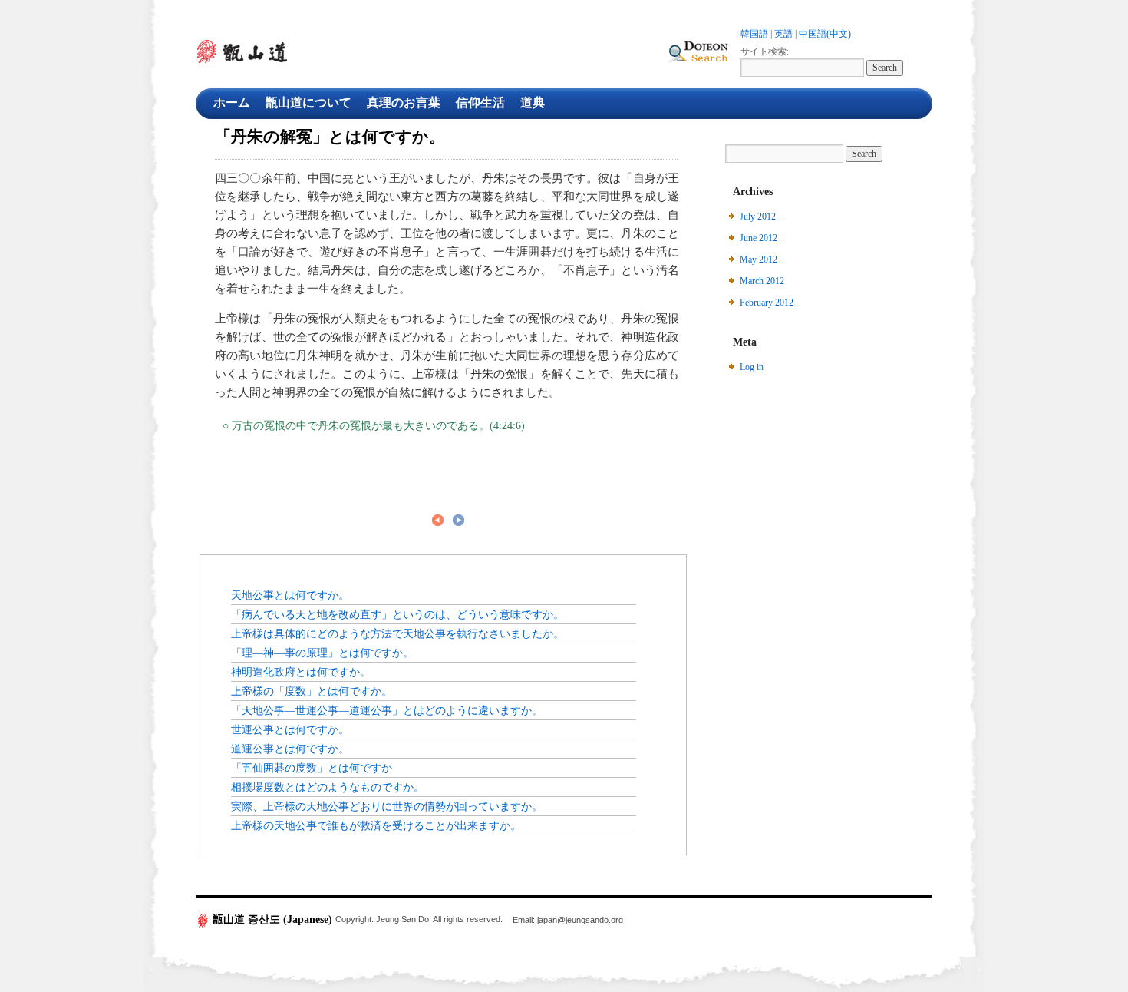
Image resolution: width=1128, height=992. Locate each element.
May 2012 (758, 259)
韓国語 (754, 33)
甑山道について (308, 102)
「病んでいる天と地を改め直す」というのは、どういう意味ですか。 (397, 614)
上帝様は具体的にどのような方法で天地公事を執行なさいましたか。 (397, 633)
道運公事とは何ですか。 (290, 748)
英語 (783, 33)
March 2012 (762, 281)
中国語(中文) (825, 33)
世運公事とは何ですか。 (290, 729)
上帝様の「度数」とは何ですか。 (311, 691)
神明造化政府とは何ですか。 (301, 672)
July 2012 (758, 216)
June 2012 (758, 238)
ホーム (231, 102)
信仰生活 (480, 102)
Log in (752, 367)
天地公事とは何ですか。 (290, 595)
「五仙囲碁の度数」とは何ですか (311, 768)
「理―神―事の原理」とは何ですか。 (322, 652)
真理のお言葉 (403, 102)
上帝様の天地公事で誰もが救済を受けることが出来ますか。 (376, 825)
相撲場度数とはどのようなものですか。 (327, 787)
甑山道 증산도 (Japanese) (272, 919)
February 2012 (766, 302)
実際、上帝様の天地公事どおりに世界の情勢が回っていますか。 (387, 806)
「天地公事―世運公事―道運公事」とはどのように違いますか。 (387, 710)
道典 (532, 102)
